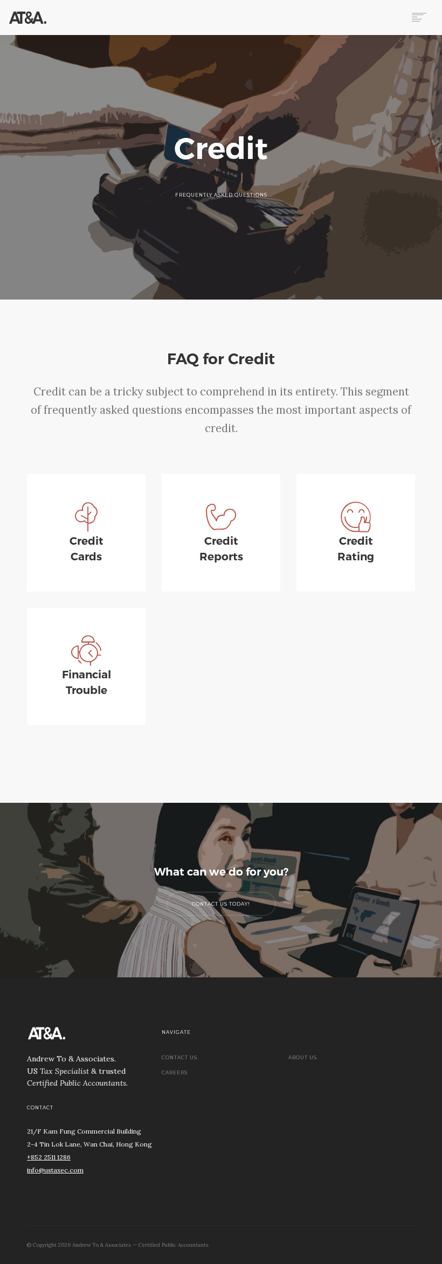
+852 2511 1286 (49, 1157)
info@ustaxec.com (55, 1170)
